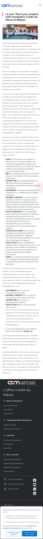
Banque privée (9, 471)
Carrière (10, 435)
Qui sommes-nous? (11, 406)
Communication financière (19, 420)
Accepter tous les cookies (29, 533)
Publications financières (12, 429)
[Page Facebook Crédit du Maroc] (34, 480)
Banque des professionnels (13, 463)
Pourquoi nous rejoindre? (13, 440)
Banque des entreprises (12, 467)
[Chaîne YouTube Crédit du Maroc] (34, 484)
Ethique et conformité (16, 484)
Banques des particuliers (12, 459)
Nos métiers (8, 410)
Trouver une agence (15, 479)
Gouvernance (8, 414)
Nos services (12, 455)
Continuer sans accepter (13, 533)
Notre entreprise (14, 401)
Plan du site (8, 505)
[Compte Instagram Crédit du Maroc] (34, 489)
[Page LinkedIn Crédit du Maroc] (34, 493)
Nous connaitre (13, 489)
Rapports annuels (10, 425)
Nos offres (7, 448)
